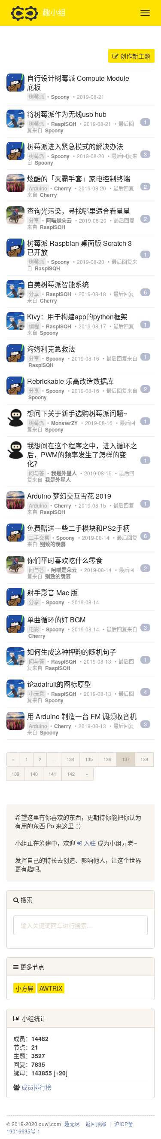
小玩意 (36, 693)
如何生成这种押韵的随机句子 (71, 652)
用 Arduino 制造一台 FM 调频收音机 (82, 716)
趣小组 (54, 11)
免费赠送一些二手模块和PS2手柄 (78, 528)
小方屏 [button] (24, 988)
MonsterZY (64, 423)
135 (89, 759)
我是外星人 (64, 473)
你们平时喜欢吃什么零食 (65, 560)
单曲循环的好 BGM (56, 620)
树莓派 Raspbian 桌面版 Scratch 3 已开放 (79, 247)
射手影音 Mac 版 (52, 592)
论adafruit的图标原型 (59, 684)
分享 (34, 220)
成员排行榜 (36, 1087)
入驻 (89, 843)
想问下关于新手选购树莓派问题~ (77, 413)
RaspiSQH (63, 124)
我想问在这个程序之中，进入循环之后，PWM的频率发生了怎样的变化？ (82, 454)
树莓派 (36, 96)
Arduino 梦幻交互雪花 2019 (69, 496)
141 (52, 773)
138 (144, 759)
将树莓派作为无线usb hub (66, 114)
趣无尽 (72, 1123)
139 (15, 773)
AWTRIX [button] (50, 988)
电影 (34, 629)
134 (70, 759)
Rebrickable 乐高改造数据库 (70, 381)
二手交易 (39, 537)
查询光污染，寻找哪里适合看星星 (78, 211)
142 (71, 773)
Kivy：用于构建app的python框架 (77, 316)
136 (107, 759)
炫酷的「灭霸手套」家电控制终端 (78, 179)
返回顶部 (95, 1123)
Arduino (38, 188)
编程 (34, 326)
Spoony (60, 97)
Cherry (62, 188)
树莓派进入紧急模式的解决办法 (75, 146)
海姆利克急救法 (51, 349)
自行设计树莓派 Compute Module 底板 (78, 82)
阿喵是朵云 (59, 220)
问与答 (36, 473)
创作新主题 (134, 56)
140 (34, 773)
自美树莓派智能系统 (58, 284)
